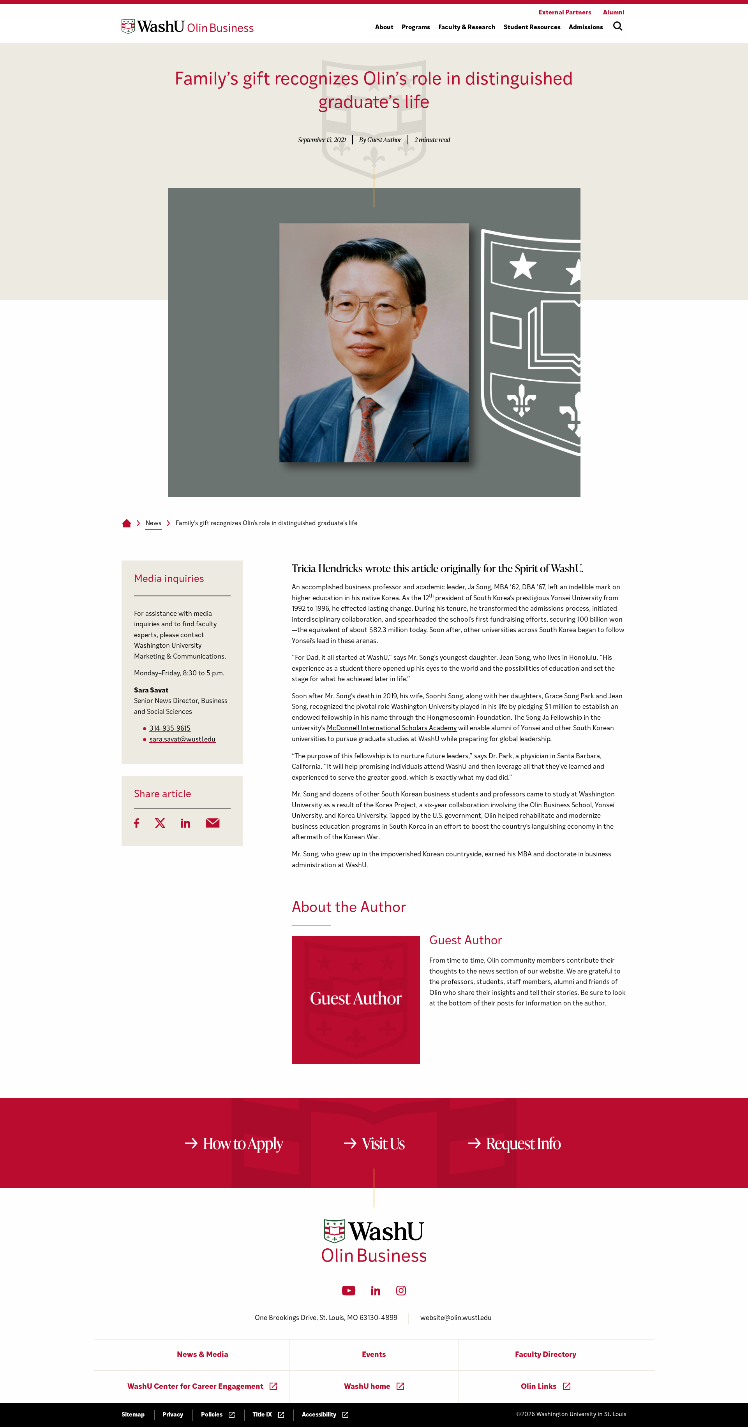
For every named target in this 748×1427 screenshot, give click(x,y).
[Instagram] (401, 1293)
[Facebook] (136, 825)
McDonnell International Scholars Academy (392, 728)
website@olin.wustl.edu (456, 1318)
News (153, 523)
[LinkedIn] (186, 825)
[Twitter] (160, 825)
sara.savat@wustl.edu (182, 739)
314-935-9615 (170, 729)
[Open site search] (617, 26)
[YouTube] (349, 1293)
